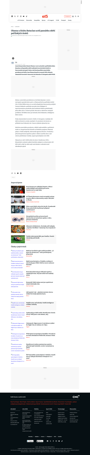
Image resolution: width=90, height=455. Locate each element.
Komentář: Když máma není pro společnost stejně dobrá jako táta (39, 283)
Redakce (37, 436)
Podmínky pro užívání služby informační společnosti (39, 450)
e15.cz (12, 26)
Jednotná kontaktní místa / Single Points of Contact (40, 451)
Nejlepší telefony (61, 414)
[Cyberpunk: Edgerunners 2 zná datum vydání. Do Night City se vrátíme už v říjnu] (18, 326)
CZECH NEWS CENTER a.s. (50, 447)
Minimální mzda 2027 (74, 420)
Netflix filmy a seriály (62, 421)
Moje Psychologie (14, 401)
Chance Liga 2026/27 (59, 404)
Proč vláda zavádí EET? (38, 417)
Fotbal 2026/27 (49, 414)
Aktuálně (13, 409)
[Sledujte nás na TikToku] (26, 16)
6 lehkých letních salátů (26, 431)
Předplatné (49, 436)
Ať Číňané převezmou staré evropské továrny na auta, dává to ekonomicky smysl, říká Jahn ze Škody (40, 198)
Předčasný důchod (73, 412)
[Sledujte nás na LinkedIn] (12, 16)
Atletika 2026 (48, 421)
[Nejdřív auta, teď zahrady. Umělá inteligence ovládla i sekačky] (18, 306)
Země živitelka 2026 (73, 421)
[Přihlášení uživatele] (73, 16)
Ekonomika (29, 20)
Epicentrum (12, 412)
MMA (47, 412)
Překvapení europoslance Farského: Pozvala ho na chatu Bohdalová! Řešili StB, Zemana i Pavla (40, 334)
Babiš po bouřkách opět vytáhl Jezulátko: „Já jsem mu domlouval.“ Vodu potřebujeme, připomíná (40, 252)
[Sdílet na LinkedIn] (21, 173)
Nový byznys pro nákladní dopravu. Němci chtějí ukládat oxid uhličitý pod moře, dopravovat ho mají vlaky (39, 188)
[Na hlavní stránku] (45, 16)
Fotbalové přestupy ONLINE (33, 404)
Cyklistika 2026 (49, 423)
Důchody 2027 (72, 418)
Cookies (68, 450)
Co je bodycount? (13, 424)
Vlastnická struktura (25, 451)
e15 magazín (51, 20)
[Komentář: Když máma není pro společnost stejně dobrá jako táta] (18, 285)
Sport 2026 (49, 409)
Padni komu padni (37, 419)
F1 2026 (47, 420)
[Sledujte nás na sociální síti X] (15, 16)
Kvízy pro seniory (13, 420)
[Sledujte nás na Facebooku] (18, 16)
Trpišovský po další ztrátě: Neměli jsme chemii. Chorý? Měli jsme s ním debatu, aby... (40, 313)
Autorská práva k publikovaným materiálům (19, 450)
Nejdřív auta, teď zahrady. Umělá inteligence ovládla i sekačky (40, 303)
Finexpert (63, 20)
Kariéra (60, 436)
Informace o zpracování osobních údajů (58, 450)
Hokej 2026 (48, 416)
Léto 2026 (25, 409)
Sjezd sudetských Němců (39, 415)
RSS (55, 436)
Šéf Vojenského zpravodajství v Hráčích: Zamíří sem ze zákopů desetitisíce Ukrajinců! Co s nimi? (40, 356)
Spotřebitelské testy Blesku (50, 401)
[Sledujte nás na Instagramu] (21, 16)
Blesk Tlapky (23, 401)
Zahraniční (17, 26)
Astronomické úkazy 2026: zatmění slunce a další (26, 421)
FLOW (57, 20)
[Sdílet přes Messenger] (18, 173)
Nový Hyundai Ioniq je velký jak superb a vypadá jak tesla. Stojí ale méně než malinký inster (39, 273)
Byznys (43, 20)
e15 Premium (21, 20)
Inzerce (42, 436)
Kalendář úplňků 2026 (14, 422)
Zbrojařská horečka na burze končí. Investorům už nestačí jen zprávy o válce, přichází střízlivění (39, 217)
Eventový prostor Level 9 (47, 404)
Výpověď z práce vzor (38, 421)
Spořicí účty (72, 414)
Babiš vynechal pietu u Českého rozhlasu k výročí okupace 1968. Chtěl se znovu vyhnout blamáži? (40, 262)
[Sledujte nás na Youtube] (24, 16)
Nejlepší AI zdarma (61, 416)
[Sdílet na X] (15, 173)
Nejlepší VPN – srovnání (62, 420)
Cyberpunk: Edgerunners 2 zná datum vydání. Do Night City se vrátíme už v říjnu (40, 324)
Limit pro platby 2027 (74, 416)
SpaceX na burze (61, 412)
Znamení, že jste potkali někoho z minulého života (26, 417)
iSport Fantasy (39, 401)
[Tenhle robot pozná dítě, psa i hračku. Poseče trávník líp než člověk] (18, 239)
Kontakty (30, 436)
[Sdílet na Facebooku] (12, 173)
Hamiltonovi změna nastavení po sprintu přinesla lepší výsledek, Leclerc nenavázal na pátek (40, 345)
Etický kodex (53, 451)
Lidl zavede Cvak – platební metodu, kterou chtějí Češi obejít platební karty (39, 293)
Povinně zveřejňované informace (62, 451)
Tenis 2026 (48, 418)
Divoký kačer (36, 423)
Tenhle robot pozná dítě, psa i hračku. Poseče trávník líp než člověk (40, 237)
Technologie (61, 409)
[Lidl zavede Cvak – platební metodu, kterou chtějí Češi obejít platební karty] (18, 295)
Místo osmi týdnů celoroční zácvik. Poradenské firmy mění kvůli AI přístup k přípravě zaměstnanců (40, 208)
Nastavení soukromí (75, 450)
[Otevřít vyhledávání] (75, 16)
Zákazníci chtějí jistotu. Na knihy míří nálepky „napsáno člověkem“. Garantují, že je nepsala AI (40, 227)
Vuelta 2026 (68, 404)
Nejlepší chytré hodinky (62, 418)
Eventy (69, 20)
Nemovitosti (61, 401)
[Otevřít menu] (78, 16)
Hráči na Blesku (31, 401)
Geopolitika (37, 20)
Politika (36, 409)
